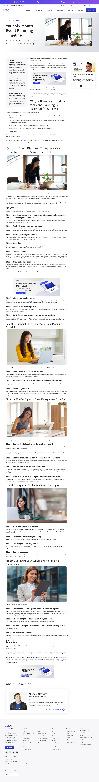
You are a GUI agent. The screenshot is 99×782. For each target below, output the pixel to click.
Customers (60, 10)
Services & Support (71, 5)
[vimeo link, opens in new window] (13, 752)
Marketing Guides (42, 740)
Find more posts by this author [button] (53, 709)
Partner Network (70, 731)
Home (4, 5)
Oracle (53, 735)
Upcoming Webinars (43, 735)
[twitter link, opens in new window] (10, 752)
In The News (69, 740)
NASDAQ (54, 740)
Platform (28, 10)
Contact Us (83, 729)
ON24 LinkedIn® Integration (27, 745)
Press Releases (70, 742)
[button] (96, 2)
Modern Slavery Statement (12, 761)
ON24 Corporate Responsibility (70, 734)
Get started (91, 10)
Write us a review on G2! (10, 770)
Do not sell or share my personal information (16, 763)
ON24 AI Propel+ (27, 749)
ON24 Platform (27, 729)
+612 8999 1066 (87, 744)
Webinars (25, 731)
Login (79, 5)
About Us (68, 729)
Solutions (49, 10)
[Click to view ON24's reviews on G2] (11, 767)
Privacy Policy (8, 759)
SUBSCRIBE (9, 747)
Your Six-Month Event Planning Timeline (18, 5)
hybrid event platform (11, 654)
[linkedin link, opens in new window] (17, 752)
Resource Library (42, 733)
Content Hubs (26, 740)
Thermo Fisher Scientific (55, 745)
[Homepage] (6, 10)
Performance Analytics (29, 742)
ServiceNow (55, 742)
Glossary (40, 742)
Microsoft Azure (56, 729)
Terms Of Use (14, 756)
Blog (8, 5)
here (15, 740)
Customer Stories (56, 749)
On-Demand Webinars (43, 738)
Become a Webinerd (42, 745)
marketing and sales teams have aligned (21, 471)
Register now (81, 2)
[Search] (64, 5)
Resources (70, 10)
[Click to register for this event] (83, 75)
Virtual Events (26, 738)
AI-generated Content (28, 733)
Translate (25, 735)
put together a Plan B (13, 453)
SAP (53, 731)
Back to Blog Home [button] (14, 20)
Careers (68, 737)
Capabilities (38, 10)
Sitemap (7, 756)
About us (80, 10)
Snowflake (54, 733)
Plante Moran (55, 738)
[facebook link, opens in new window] (6, 752)
